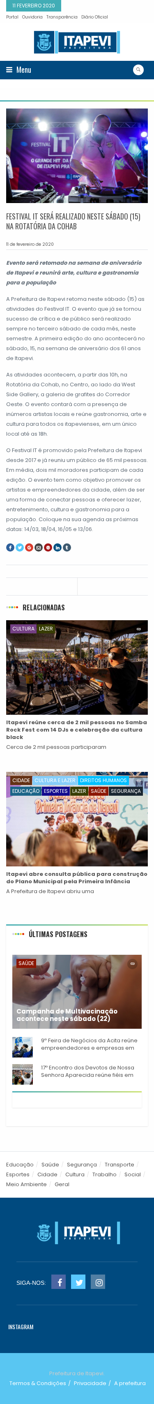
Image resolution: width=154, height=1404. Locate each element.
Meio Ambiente (26, 1184)
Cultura (23, 628)
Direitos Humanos (103, 780)
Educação (25, 790)
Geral (62, 1184)
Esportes (56, 790)
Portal (12, 17)
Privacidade (90, 1383)
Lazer (46, 628)
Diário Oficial (94, 17)
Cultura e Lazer (55, 780)
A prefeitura (130, 1383)
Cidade (21, 780)
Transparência (62, 17)
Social (132, 1174)
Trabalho (104, 1174)
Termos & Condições (37, 1383)
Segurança (126, 790)
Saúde (98, 790)
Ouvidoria (32, 17)
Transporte (119, 1164)
